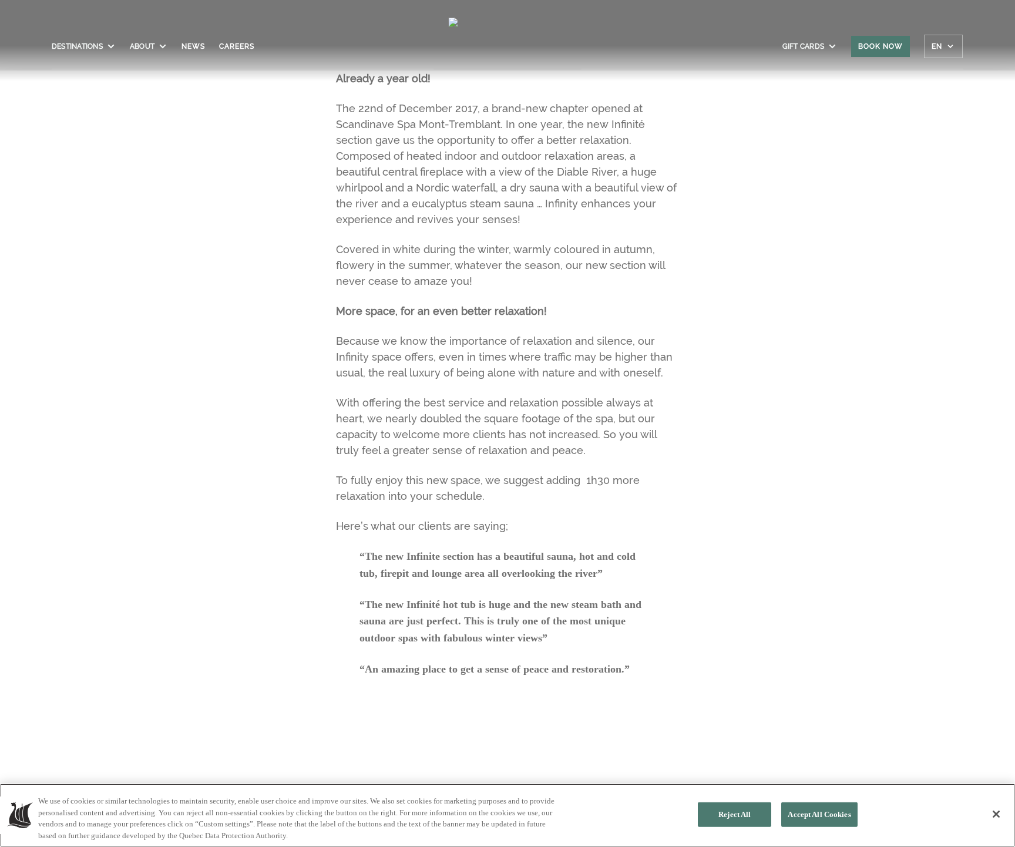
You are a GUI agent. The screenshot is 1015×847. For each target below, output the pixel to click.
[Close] (996, 814)
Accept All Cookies (819, 814)
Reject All (734, 814)
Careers (236, 46)
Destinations (77, 46)
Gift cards (803, 46)
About (142, 46)
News (193, 46)
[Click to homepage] (508, 52)
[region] (507, 815)
